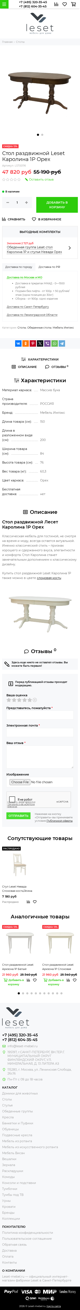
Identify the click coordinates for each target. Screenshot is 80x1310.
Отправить (18, 816)
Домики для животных (20, 1093)
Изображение (17, 774)
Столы (21, 327)
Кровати (9, 1207)
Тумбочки (9, 1189)
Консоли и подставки (19, 1183)
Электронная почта (23, 725)
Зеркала (8, 1165)
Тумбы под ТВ (12, 1195)
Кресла (8, 1117)
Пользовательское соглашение (27, 1239)
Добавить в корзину (57, 205)
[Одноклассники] (25, 343)
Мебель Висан (13, 1153)
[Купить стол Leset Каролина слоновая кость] (40, 612)
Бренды (8, 1213)
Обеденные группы (17, 1111)
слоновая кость (49, 578)
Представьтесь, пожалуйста (29, 708)
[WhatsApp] (54, 343)
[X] (40, 343)
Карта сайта (54, 1306)
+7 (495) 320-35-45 (33, 2)
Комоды (8, 1177)
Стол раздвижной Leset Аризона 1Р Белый (17, 967)
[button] (38, 135)
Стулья (7, 1105)
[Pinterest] (33, 343)
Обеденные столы (39, 327)
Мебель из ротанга (17, 1141)
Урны (6, 1201)
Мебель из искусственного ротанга (30, 1147)
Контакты (9, 1262)
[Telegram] (62, 343)
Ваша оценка (16, 695)
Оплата (7, 1256)
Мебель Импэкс (63, 327)
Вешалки (9, 1159)
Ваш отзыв (16, 743)
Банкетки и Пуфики (17, 1123)
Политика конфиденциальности (27, 1233)
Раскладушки (12, 1171)
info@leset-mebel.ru (22, 1046)
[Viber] (47, 343)
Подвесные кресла (17, 1135)
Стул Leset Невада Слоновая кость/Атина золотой (17, 889)
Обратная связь (14, 1245)
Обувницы (10, 1129)
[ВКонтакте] (18, 343)
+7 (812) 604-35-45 (33, 6)
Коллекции (11, 1219)
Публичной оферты (60, 820)
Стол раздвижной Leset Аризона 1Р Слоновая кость (58, 967)
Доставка (9, 1251)
